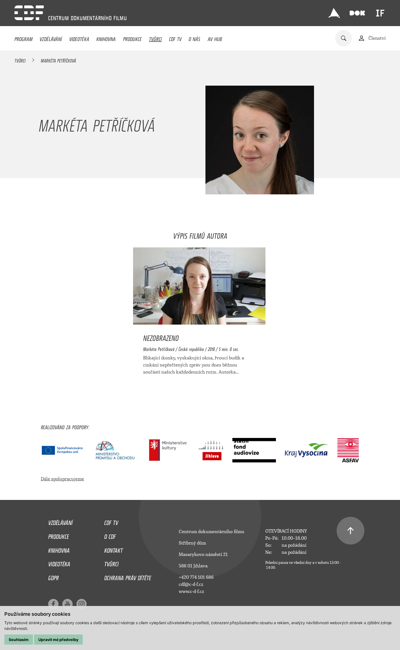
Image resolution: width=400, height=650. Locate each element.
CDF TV (175, 38)
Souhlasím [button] (19, 639)
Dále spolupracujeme (62, 478)
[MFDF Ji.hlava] (334, 13)
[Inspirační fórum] (380, 13)
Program (23, 38)
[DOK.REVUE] (357, 13)
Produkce (132, 38)
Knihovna (106, 38)
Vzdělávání (50, 38)
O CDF (110, 535)
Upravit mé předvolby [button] (58, 639)
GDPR (53, 576)
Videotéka (79, 38)
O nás (194, 38)
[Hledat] (343, 38)
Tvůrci (155, 38)
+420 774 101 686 (196, 577)
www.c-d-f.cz (191, 591)
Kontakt (113, 549)
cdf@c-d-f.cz (191, 584)
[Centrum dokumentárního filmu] (29, 12)
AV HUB (215, 38)
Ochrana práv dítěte (127, 576)
